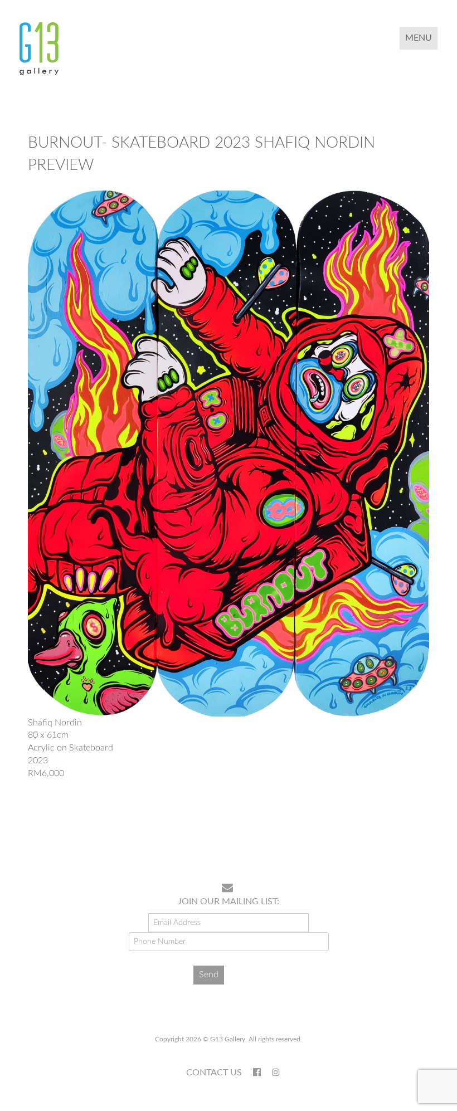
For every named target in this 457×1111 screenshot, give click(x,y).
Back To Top (408, 838)
